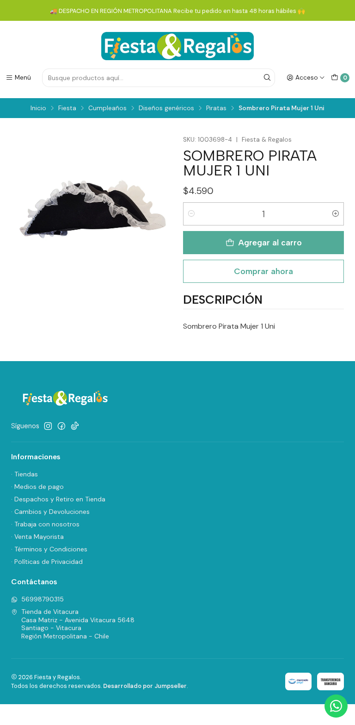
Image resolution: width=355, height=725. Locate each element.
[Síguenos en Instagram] (48, 426)
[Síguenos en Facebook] (61, 426)
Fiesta (67, 108)
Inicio (38, 108)
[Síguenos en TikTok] (75, 426)
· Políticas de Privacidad (47, 561)
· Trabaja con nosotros (45, 524)
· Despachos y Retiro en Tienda (58, 499)
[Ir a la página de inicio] (177, 46)
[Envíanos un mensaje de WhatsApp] (336, 706)
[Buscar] (267, 78)
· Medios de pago (37, 486)
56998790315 (42, 599)
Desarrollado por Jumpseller (145, 686)
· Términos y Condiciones (49, 549)
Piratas (216, 108)
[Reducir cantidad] (191, 214)
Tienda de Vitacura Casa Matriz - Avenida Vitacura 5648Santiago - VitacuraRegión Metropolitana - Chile (78, 623)
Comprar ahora (263, 271)
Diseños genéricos (166, 108)
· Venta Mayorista (37, 536)
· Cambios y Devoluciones (50, 511)
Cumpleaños (107, 108)
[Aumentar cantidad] (335, 214)
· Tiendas (24, 474)
